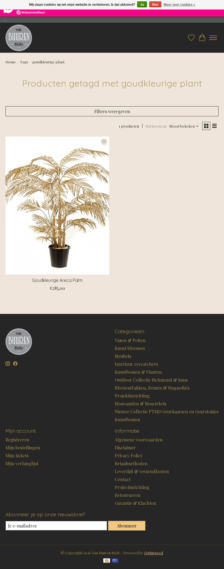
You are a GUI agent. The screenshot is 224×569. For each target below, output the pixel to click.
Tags (24, 62)
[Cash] (106, 561)
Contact (123, 479)
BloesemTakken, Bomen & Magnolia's (152, 388)
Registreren (17, 440)
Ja (142, 5)
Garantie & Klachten (135, 503)
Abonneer (127, 526)
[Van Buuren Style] (18, 37)
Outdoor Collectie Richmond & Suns (151, 380)
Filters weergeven (112, 111)
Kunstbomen (127, 419)
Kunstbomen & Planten (138, 372)
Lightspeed (153, 552)
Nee (155, 5)
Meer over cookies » (179, 5)
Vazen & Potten (130, 340)
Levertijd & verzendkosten (142, 471)
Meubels (123, 356)
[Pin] (115, 561)
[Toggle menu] (213, 37)
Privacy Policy (129, 455)
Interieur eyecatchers (136, 364)
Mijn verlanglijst (22, 463)
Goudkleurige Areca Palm (57, 280)
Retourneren (127, 495)
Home (10, 62)
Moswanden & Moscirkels (140, 403)
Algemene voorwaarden (139, 440)
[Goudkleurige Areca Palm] (57, 206)
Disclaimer (125, 447)
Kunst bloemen (130, 348)
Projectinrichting (132, 487)
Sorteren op (156, 126)
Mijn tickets (17, 455)
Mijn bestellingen (22, 447)
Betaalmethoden (131, 463)
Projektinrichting (132, 396)
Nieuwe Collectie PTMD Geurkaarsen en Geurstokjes (167, 411)
